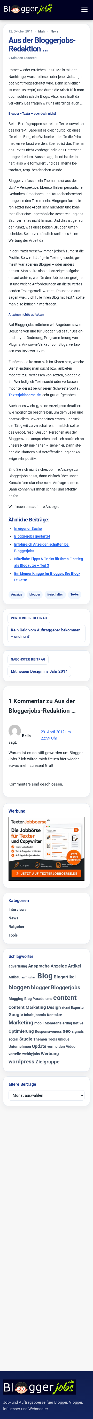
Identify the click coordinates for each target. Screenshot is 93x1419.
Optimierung (21, 1031)
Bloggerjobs (65, 987)
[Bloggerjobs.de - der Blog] (28, 8)
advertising (18, 966)
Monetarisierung (58, 1023)
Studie (25, 1039)
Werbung (50, 1053)
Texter (75, 594)
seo (67, 1031)
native (78, 1023)
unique (63, 1039)
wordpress (21, 1061)
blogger (34, 594)
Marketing (21, 1022)
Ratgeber (17, 926)
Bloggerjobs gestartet (32, 536)
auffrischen (28, 977)
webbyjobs (31, 1054)
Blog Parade (34, 999)
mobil (39, 1023)
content (65, 998)
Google (16, 1014)
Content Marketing (27, 1007)
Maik (41, 31)
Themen (40, 1039)
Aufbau (14, 977)
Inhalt (29, 1015)
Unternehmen (20, 1046)
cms (48, 999)
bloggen (19, 987)
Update (39, 1046)
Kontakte (54, 1015)
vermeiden (56, 1046)
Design (54, 1007)
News (54, 31)
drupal (66, 1008)
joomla (40, 1015)
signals (78, 1031)
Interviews (18, 909)
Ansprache (39, 966)
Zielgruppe (47, 1062)
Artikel (74, 966)
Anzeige (16, 594)
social (13, 1039)
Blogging (16, 999)
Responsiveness (48, 1031)
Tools (13, 935)
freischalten (55, 594)
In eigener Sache (28, 528)
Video (70, 1046)
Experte (77, 1007)
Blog (45, 975)
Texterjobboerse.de (25, 395)
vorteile (15, 1054)
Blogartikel (65, 976)
